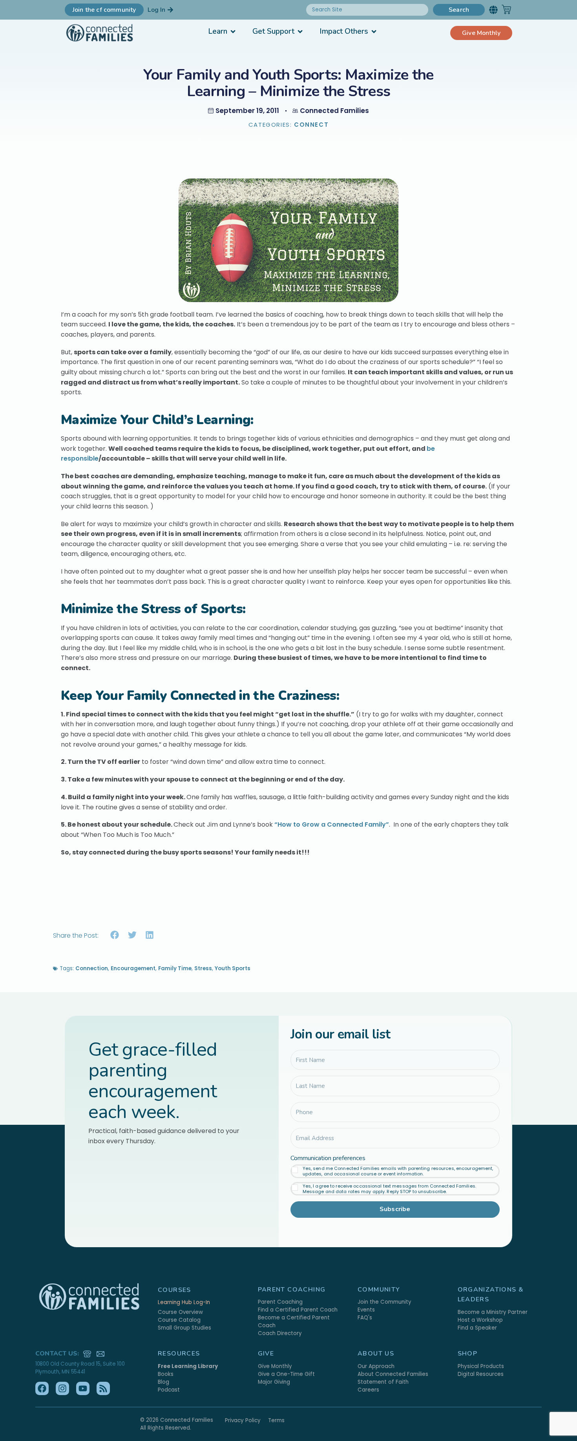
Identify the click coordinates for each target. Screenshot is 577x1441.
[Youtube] (82, 1388)
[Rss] (103, 1388)
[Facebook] (42, 1388)
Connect (311, 124)
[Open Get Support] (300, 31)
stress (203, 968)
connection (91, 968)
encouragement (133, 968)
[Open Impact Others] (374, 31)
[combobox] (367, 10)
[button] (493, 9)
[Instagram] (62, 1388)
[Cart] (506, 9)
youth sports (232, 968)
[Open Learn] (233, 31)
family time (175, 968)
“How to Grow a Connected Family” (331, 824)
